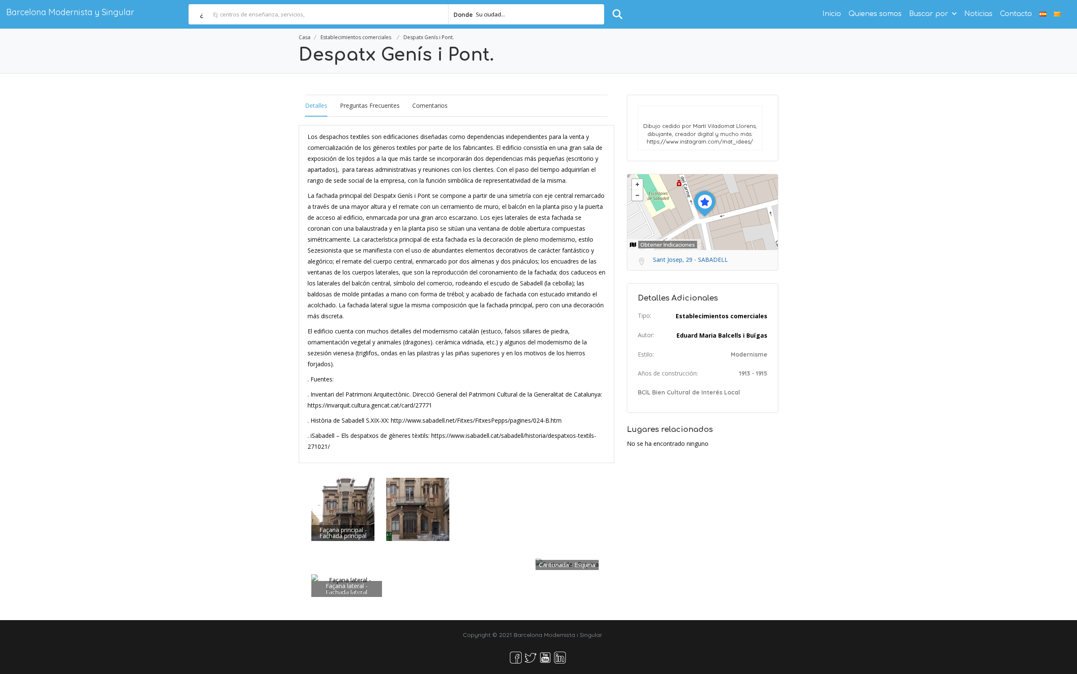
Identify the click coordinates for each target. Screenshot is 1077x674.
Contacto (1016, 14)
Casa (304, 37)
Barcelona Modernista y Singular (70, 12)
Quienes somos (875, 14)
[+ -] (702, 212)
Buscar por (928, 14)
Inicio (831, 14)
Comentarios (430, 105)
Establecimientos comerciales (356, 37)
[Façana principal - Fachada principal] (342, 509)
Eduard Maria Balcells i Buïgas (721, 335)
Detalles (316, 105)
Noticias (978, 14)
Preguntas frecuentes (370, 105)
